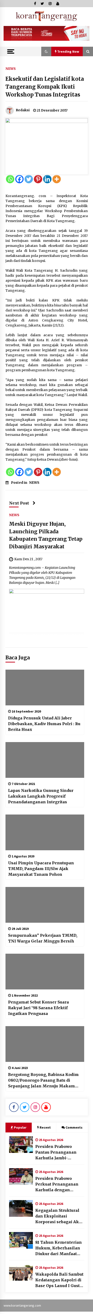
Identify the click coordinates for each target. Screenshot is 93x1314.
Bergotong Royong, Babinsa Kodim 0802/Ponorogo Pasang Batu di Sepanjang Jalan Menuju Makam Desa (43, 1080)
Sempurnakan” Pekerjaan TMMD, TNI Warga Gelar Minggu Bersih (42, 938)
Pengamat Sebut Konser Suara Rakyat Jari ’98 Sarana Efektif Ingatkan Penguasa (38, 1008)
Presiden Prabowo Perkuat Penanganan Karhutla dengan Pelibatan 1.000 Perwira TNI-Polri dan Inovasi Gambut (59, 1184)
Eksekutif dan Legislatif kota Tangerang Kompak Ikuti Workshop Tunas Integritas (44, 87)
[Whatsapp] (10, 179)
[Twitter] (29, 179)
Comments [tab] (74, 1127)
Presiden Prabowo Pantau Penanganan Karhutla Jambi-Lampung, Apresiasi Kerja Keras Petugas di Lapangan (58, 1152)
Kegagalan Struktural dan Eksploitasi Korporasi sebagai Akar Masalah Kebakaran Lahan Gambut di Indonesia (59, 1216)
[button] (46, 51)
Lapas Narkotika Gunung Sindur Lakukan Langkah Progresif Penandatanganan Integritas (40, 796)
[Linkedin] (47, 179)
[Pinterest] (38, 179)
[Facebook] (19, 179)
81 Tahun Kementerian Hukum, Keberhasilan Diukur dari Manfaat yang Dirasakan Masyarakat (58, 1248)
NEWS (10, 68)
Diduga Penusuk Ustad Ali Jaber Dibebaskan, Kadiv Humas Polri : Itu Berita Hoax (44, 724)
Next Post (19, 503)
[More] (56, 179)
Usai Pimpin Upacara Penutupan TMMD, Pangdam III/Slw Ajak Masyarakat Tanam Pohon (41, 869)
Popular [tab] (20, 1127)
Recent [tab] (45, 1127)
